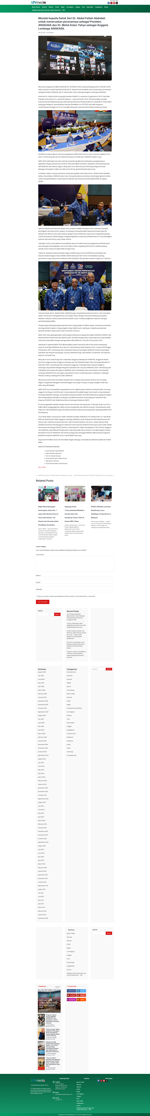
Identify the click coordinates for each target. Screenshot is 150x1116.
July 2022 (41, 849)
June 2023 (41, 810)
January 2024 (42, 784)
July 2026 (41, 676)
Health (69, 683)
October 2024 (42, 752)
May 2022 (41, 857)
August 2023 (42, 802)
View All (57, 987)
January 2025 (42, 741)
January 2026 (42, 697)
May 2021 (41, 900)
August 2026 (42, 672)
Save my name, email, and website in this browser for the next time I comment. (66, 596)
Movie (69, 744)
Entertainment (71, 672)
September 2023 (43, 799)
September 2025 (43, 712)
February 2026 (42, 694)
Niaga (62, 7)
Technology (70, 690)
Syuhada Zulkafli (45, 1009)
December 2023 (43, 788)
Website (39, 589)
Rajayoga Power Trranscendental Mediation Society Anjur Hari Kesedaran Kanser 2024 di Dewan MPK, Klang (74, 514)
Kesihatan (70, 741)
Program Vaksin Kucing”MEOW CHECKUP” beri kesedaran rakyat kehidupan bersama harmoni (76, 654)
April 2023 (41, 817)
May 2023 (41, 813)
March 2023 (41, 820)
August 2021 (41, 889)
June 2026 (41, 679)
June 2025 (41, 723)
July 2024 (41, 763)
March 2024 (41, 777)
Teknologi (70, 752)
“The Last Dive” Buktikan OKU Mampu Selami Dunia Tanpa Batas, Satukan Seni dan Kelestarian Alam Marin (53, 1062)
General (69, 679)
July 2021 (40, 893)
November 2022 (43, 835)
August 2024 (42, 759)
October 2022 (42, 839)
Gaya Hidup (90, 7)
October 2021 (42, 882)
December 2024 (43, 744)
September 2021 (43, 886)
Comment (40, 555)
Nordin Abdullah (52, 1053)
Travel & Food (71, 734)
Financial (69, 676)
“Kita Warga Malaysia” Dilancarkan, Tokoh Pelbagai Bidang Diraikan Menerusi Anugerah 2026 (76, 617)
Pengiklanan (98, 7)
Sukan (69, 748)
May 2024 (41, 770)
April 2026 (41, 686)
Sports (69, 686)
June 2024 (41, 766)
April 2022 (41, 860)
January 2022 (42, 871)
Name (38, 575)
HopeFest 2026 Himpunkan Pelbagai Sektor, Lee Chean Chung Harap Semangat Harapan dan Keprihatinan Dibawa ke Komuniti (53, 1046)
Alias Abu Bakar (52, 1068)
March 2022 (41, 864)
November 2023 (43, 791)
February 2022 (42, 868)
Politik (57, 7)
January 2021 (42, 915)
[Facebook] (108, 3)
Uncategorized (71, 755)
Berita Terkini (36, 7)
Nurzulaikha (50, 32)
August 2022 (42, 846)
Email (38, 582)
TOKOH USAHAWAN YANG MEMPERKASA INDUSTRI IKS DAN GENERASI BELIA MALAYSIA (76, 625)
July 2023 (41, 806)
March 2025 (41, 734)
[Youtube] (114, 3)
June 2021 (41, 896)
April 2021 (41, 904)
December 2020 (43, 918)
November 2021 (43, 878)
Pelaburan (70, 737)
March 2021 (41, 907)
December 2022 (43, 831)
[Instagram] (111, 3)
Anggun (77, 7)
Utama (106, 7)
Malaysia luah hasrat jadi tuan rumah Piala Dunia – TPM (48, 10)
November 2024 (43, 748)
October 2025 (42, 708)
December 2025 (43, 701)
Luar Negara (70, 7)
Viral (83, 7)
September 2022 (43, 842)
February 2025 (42, 737)
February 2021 (42, 911)
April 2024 (41, 773)
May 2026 (41, 683)
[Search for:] (99, 669)
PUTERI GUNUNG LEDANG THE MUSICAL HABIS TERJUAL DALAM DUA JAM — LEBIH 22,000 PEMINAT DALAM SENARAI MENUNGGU (76, 634)
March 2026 (41, 690)
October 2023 (42, 795)
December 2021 (43, 875)
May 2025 (41, 726)
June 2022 (41, 853)
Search (40, 611)
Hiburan (51, 7)
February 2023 (42, 824)
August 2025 (42, 715)
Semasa (44, 7)
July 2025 (41, 719)
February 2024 (42, 781)
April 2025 (41, 730)
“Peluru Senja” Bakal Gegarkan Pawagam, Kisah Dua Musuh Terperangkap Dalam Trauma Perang (53, 1032)
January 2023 (42, 828)
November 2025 (43, 705)
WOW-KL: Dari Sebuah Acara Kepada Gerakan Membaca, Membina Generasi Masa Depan (76, 645)
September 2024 (43, 755)
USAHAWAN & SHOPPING (74, 708)
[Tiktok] (117, 3)
